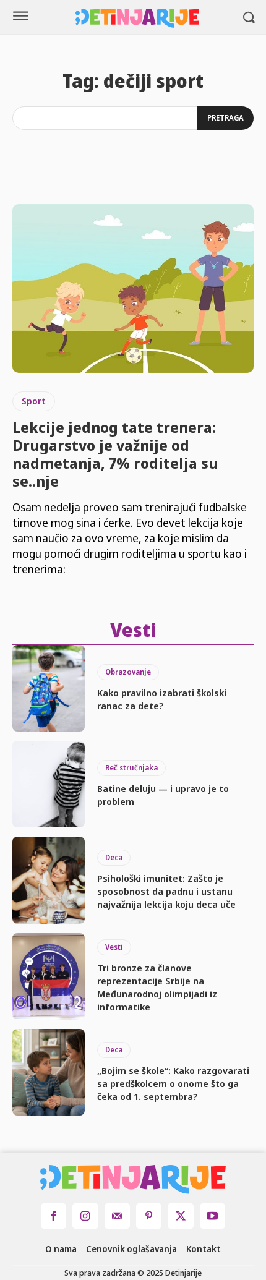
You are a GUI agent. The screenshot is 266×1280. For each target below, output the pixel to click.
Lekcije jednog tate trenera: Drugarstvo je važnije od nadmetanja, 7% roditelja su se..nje (115, 453)
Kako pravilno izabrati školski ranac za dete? (161, 699)
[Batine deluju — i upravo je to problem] (48, 784)
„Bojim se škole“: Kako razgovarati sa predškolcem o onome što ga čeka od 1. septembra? (173, 1083)
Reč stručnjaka (131, 767)
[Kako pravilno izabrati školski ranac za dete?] (48, 688)
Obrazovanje (128, 672)
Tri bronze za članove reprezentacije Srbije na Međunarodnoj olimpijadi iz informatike (157, 987)
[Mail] (117, 1216)
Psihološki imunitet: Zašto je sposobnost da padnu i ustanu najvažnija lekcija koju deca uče (166, 891)
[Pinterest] (148, 1216)
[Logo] (137, 18)
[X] (180, 1216)
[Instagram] (85, 1216)
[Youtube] (212, 1216)
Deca (113, 857)
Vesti (114, 947)
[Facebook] (53, 1216)
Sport (34, 401)
